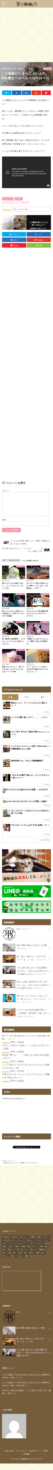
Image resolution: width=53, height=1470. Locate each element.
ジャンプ (11, 1243)
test (23, 929)
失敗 (28, 1246)
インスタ (38, 1240)
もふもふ (29, 1240)
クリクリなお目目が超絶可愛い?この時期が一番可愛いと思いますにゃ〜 (32, 1013)
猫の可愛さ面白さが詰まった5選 (32, 947)
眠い (15, 1253)
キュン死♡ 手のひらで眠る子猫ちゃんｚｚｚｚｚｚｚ (30, 733)
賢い (43, 1253)
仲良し (5, 1246)
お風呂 (39, 1237)
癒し (4, 1253)
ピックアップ (21, 1243)
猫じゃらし (25, 1250)
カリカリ (46, 1240)
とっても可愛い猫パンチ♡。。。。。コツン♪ (29, 717)
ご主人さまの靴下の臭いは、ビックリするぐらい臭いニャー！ (30, 776)
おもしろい (8, 199)
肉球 (20, 1253)
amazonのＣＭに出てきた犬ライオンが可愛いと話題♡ (25, 801)
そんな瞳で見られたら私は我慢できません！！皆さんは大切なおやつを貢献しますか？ (32, 970)
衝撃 (37, 1253)
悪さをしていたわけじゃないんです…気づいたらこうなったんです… (32, 999)
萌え (25, 1253)
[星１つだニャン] (4, 210)
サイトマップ (21, 1451)
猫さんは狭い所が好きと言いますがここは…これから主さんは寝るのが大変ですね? (32, 984)
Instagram (6, 1237)
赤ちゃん (6, 1256)
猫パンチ (34, 1250)
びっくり (21, 1240)
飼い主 (20, 1256)
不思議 (47, 1243)
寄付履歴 (27, 1454)
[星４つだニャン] (8, 210)
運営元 (46, 1451)
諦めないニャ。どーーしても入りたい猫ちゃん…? (29, 704)
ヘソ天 (30, 1243)
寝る (46, 1246)
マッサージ (39, 1243)
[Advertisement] (26, 34)
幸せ (4, 1250)
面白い (13, 1256)
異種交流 (42, 1250)
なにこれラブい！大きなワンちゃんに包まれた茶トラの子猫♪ (30, 812)
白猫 (9, 1253)
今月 (26, 697)
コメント (5, 491)
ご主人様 (6, 1240)
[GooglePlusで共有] (36, 92)
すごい (13, 1240)
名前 (4, 520)
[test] (14, 1426)
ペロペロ (17, 202)
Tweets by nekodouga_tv (13, 1098)
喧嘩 (23, 1246)
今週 (10, 697)
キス (4, 1243)
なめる (7, 202)
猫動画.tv (25, 1459)
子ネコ (34, 1246)
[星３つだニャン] (7, 210)
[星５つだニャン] (10, 210)
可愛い (19, 199)
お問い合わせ (9, 1451)
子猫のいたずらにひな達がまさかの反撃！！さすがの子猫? (25, 790)
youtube (15, 1237)
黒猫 (26, 1256)
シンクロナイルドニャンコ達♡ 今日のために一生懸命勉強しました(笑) (30, 747)
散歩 (9, 1250)
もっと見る (44, 840)
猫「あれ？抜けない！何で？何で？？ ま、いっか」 (31, 958)
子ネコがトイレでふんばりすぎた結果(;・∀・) (29, 825)
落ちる (31, 1253)
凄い (11, 1246)
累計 (43, 697)
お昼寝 (32, 1237)
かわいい (46, 1237)
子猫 (40, 1246)
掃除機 (26, 202)
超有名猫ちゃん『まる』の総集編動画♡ (27, 761)
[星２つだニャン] (5, 210)
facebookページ (35, 1451)
